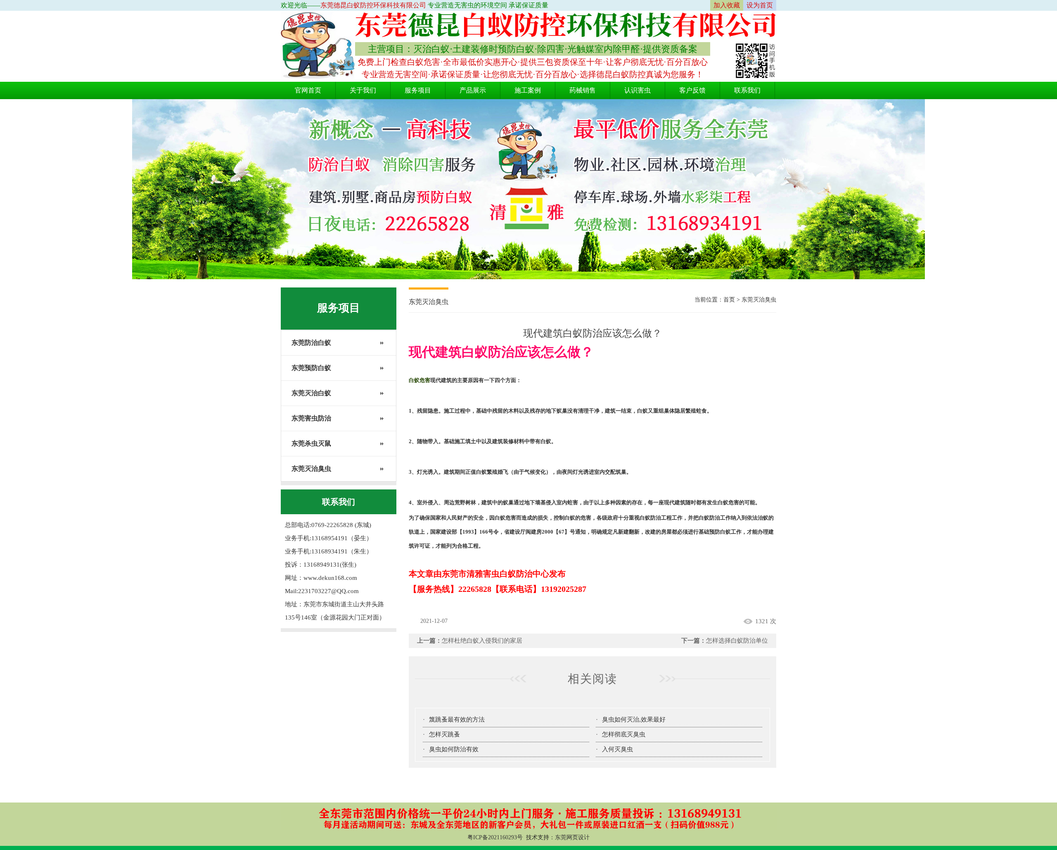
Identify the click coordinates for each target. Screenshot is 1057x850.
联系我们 (747, 90)
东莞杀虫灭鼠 (311, 443)
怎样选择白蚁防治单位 (737, 640)
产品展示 (473, 90)
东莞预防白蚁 (311, 367)
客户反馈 (692, 90)
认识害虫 (637, 90)
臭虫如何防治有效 (454, 749)
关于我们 (363, 90)
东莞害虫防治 (311, 418)
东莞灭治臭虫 (311, 468)
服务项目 (418, 90)
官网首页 (308, 90)
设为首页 (760, 5)
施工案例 (527, 90)
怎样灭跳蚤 (444, 734)
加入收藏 (726, 5)
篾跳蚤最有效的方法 (457, 719)
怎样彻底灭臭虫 (623, 734)
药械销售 (582, 90)
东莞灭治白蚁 (311, 393)
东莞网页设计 (572, 837)
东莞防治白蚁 (311, 342)
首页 (729, 300)
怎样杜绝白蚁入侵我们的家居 (482, 640)
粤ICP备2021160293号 (495, 837)
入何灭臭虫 (617, 749)
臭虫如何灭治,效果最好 (634, 719)
